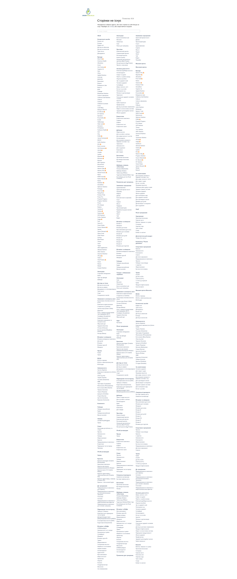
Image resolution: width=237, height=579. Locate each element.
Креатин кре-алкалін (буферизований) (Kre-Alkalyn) (105, 467)
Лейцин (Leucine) (140, 359)
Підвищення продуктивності (143, 533)
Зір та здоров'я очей (122, 81)
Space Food (100, 233)
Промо (99, 350)
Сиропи (119, 201)
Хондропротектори (122, 543)
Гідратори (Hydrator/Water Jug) (125, 175)
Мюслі (118, 204)
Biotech (99, 83)
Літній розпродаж (103, 451)
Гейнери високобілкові (103, 413)
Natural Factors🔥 (102, 172)
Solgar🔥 (99, 219)
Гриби (137, 282)
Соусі (118, 199)
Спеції (137, 230)
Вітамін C (119, 223)
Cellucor (99, 99)
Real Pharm (100, 239)
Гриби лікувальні (121, 102)
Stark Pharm (100, 235)
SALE (99, 35)
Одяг (118, 320)
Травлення (119, 95)
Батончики (120, 155)
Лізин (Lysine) (101, 375)
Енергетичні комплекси (123, 118)
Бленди (99, 43)
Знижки (99, 418)
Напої (118, 214)
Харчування (139, 216)
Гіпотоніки (100, 496)
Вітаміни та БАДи (103, 526)
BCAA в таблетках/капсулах (105, 362)
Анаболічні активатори (123, 477)
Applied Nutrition (101, 75)
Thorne (99, 241)
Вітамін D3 (119, 239)
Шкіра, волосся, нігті (122, 87)
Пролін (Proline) (140, 353)
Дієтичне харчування (141, 257)
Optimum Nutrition (102, 186)
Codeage (99, 91)
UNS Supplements (102, 247)
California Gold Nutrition (103, 97)
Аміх (98, 71)
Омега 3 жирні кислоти (123, 397)
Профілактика (120, 104)
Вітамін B (119, 233)
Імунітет (119, 100)
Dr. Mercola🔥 (101, 111)
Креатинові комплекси (103, 464)
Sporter (99, 229)
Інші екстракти (140, 287)
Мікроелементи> (102, 542)
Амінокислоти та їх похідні (104, 530)
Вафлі (118, 218)
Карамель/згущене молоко (124, 210)
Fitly (98, 134)
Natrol (99, 174)
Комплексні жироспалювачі (105, 304)
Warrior (99, 264)
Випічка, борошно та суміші (143, 222)
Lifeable (99, 152)
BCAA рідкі (100, 364)
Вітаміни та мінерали (104, 337)
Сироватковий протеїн (123, 53)
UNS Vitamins (101, 251)
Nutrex (99, 180)
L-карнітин (138, 265)
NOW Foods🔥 (101, 176)
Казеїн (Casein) (121, 57)
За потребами (120, 551)
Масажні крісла (141, 63)
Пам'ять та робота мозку (123, 76)
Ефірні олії (100, 45)
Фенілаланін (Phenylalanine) (105, 385)
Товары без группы (141, 238)
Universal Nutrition (102, 253)
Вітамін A (119, 237)
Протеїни (119, 49)
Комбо (99, 352)
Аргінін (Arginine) (102, 370)
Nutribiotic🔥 (100, 182)
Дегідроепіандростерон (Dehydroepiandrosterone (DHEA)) (106, 517)
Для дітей (100, 341)
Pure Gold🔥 (100, 191)
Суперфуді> (100, 534)
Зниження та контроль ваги (106, 299)
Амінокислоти (102, 368)
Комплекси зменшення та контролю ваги (104, 321)
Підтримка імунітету (141, 185)
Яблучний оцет (101, 324)
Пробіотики (100, 558)
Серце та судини (121, 74)
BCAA (99, 358)
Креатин (99, 440)
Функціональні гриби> (103, 532)
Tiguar (99, 245)
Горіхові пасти (140, 220)
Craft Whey (100, 107)
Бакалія (138, 544)
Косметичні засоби (103, 39)
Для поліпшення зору (142, 195)
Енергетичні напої (122, 126)
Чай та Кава (139, 228)
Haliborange (100, 122)
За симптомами (141, 173)
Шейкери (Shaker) (121, 171)
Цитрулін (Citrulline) (102, 394)
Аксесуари (100, 271)
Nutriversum (100, 166)
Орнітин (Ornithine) (141, 361)
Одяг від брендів (102, 277)
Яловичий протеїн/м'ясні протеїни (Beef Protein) (123, 60)
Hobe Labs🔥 (101, 124)
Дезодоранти (101, 53)
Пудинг (119, 212)
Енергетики (100, 444)
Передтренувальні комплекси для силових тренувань (105, 505)
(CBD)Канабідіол (102, 528)
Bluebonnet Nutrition (102, 93)
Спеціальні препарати (124, 475)
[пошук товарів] (138, 31)
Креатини (120, 341)
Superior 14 (100, 69)
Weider (99, 266)
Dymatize (100, 115)
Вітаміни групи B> (102, 538)
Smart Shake (101, 225)
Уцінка (99, 354)
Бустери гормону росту (123, 479)
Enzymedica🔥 (101, 118)
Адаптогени (120, 525)
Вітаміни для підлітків (123, 246)
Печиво (119, 488)
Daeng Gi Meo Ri (102, 109)
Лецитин (99, 560)
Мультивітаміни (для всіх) (124, 229)
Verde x (99, 257)
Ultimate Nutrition (102, 249)
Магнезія (119, 39)
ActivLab (99, 77)
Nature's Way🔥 (101, 168)
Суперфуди (120, 85)
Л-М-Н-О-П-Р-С (140, 278)
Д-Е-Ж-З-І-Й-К (139, 276)
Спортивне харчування (143, 247)
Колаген (99, 562)
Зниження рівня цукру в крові (144, 187)
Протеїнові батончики (122, 157)
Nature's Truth (139, 111)
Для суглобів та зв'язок (123, 134)
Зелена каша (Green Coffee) (105, 308)
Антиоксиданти (121, 72)
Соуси (137, 43)
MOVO (99, 140)
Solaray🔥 (100, 211)
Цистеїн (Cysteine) (102, 398)
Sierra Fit (99, 223)
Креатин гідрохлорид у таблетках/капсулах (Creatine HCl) (105, 475)
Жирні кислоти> (101, 556)
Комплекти (101, 403)
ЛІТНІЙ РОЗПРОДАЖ (103, 420)
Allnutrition (100, 63)
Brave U (99, 87)
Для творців (120, 409)
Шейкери (99, 279)
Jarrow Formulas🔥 (102, 138)
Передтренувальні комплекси (105, 442)
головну (112, 26)
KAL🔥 (99, 144)
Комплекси (120, 150)
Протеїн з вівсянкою (122, 65)
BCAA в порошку (102, 360)
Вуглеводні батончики (123, 159)
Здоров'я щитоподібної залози (125, 110)
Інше (118, 43)
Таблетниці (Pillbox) (122, 173)
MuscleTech (100, 164)
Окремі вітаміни (101, 548)
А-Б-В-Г (138, 274)
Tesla (98, 243)
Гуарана (119, 120)
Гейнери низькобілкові (103, 409)
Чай (118, 216)
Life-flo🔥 (100, 150)
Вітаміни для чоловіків (123, 231)
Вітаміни (99, 343)
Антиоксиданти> (102, 550)
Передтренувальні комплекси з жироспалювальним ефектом (106, 501)
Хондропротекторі (102, 564)
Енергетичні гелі (121, 124)
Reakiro (99, 207)
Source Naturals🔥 (102, 227)
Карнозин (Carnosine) (103, 400)
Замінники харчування (124, 185)
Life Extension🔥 (102, 148)
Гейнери (100, 407)
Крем (118, 403)
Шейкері (119, 338)
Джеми (118, 195)
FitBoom (138, 105)
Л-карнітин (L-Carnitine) (103, 306)
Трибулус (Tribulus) (102, 511)
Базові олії (100, 41)
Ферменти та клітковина (104, 546)
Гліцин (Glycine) (101, 396)
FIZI (98, 132)
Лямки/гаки (120, 41)
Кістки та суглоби (121, 89)
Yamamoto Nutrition (141, 137)
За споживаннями (102, 569)
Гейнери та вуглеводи (142, 263)
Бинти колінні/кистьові (123, 37)
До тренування (102, 486)
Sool (98, 221)
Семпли (138, 450)
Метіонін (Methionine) (141, 347)
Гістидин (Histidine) (141, 363)
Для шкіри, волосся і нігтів (143, 179)
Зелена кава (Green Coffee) (124, 301)
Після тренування (122, 326)
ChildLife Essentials (102, 103)
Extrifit (99, 120)
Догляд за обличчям (103, 47)
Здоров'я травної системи (143, 189)
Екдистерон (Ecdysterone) (104, 522)
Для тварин (120, 152)
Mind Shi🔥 (100, 59)
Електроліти (139, 253)
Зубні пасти (100, 51)
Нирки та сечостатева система (125, 108)
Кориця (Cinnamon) (102, 318)
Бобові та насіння (141, 232)
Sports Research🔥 (102, 231)
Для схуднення (121, 148)
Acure (99, 65)
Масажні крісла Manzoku (144, 290)
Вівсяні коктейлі (101, 415)
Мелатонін (100, 567)
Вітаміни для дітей (122, 235)
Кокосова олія (140, 554)
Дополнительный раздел (144, 236)
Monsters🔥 (100, 158)
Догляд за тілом (102, 283)
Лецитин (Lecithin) (121, 79)
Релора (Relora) (101, 333)
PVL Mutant (100, 205)
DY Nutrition (100, 113)
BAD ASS (100, 79)
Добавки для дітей (141, 201)
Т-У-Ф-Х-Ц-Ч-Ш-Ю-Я (141, 280)
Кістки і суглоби (140, 183)
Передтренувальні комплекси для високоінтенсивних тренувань (105, 493)
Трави (138, 272)
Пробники (100, 448)
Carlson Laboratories (103, 95)
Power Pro (100, 197)
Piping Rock (100, 193)
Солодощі (138, 224)
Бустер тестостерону (142, 269)
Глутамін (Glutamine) (103, 379)
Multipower (138, 109)
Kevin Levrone (101, 146)
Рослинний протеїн (122, 55)
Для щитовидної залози (142, 199)
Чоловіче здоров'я (122, 83)
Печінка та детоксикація (123, 93)
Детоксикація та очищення (143, 203)
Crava (99, 105)
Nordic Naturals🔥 (102, 178)
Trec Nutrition (139, 129)
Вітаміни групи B (102, 345)
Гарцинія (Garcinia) (102, 326)
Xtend (99, 262)
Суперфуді (139, 511)
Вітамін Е (119, 244)
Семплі (138, 255)
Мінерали (100, 347)
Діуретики (100, 310)
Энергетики (120, 467)
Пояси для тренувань (123, 46)
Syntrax (99, 237)
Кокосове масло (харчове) (124, 197)
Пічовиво (119, 161)
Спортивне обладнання (103, 273)
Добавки (119, 130)
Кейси (99, 275)
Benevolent (100, 81)
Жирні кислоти (121, 132)
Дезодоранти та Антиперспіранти (106, 289)
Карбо (99, 411)
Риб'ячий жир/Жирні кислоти (124, 70)
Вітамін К (119, 242)
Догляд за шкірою (102, 287)
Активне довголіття (123, 68)
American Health (101, 61)
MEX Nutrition (101, 162)
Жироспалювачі (101, 438)
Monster (99, 160)
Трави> (99, 540)
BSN (98, 89)
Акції (137, 209)
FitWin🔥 (99, 136)
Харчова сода (139, 226)
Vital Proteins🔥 (101, 259)
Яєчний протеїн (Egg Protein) (125, 63)
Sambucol (100, 209)
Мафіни (119, 193)
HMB (98, 381)
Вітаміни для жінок (122, 227)
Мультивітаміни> (102, 554)
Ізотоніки (99, 498)
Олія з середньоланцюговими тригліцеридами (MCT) (105, 313)
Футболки (119, 322)
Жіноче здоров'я (121, 113)
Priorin (99, 203)
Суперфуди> (120, 527)
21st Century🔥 (101, 67)
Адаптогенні (100, 552)
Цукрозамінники (121, 187)
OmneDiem (100, 184)
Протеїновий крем (122, 208)
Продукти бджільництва (142, 285)
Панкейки (119, 191)
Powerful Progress (102, 199)
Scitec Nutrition (101, 217)
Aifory (99, 73)
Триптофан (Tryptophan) (104, 383)
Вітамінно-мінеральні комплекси (106, 339)
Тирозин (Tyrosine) (102, 390)
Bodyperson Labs (102, 85)
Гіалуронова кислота (103, 544)
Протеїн (99, 432)
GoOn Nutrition (101, 142)
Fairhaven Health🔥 (102, 130)
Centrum (99, 101)
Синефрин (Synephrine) (103, 316)
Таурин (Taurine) (101, 377)
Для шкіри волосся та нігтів (124, 136)
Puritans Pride (101, 195)
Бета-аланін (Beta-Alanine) (104, 387)
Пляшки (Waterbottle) (122, 168)
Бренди (99, 57)
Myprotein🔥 (100, 156)
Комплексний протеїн (122, 51)
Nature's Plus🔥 (101, 170)
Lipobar (99, 154)
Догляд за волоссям (103, 49)
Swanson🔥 (100, 213)
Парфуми (119, 206)
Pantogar (99, 189)
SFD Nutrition (101, 215)
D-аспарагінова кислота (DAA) (105, 520)
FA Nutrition (100, 128)
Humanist (100, 126)
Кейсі (118, 333)
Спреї (99, 293)
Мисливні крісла (141, 67)
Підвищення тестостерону (104, 446)
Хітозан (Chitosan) (102, 328)
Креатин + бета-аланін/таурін (105, 482)
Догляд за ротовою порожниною (126, 106)
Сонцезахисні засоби (103, 295)
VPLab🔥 (100, 256)
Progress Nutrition (102, 201)
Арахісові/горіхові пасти (123, 189)
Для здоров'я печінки (141, 197)
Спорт (99, 426)
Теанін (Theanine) (102, 392)
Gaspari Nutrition (101, 268)
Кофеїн (119, 122)
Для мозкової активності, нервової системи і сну (124, 140)
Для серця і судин (141, 181)
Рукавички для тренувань (125, 182)
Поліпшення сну (121, 91)
